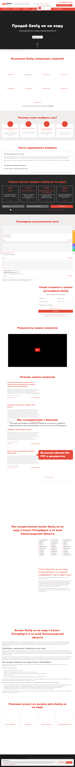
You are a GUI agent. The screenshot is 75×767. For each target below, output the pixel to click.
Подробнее (61, 762)
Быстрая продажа (64, 5)
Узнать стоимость (61, 511)
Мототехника (58, 9)
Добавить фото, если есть (55, 308)
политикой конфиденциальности (56, 209)
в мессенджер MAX (49, 477)
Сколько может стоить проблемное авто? (16, 168)
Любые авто (16, 9)
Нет (44, 8)
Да (39, 8)
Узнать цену (61, 615)
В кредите (26, 9)
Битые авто (6, 9)
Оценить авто (37, 37)
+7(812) (65, 3)
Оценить (55, 311)
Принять (69, 762)
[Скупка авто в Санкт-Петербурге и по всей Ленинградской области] (7, 4)
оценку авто (51, 583)
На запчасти (35, 9)
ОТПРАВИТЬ (62, 206)
